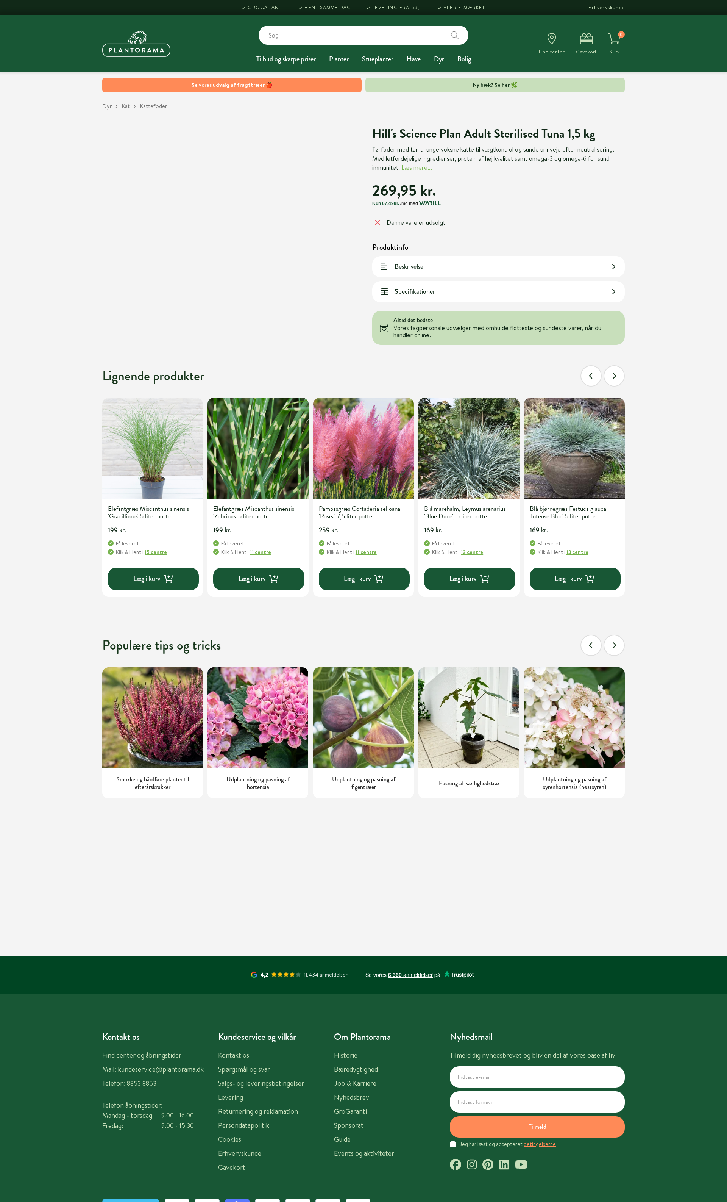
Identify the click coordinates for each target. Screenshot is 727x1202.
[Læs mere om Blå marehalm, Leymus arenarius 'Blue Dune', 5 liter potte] (468, 448)
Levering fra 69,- (397, 7)
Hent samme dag (327, 7)
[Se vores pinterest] (487, 1165)
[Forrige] (591, 376)
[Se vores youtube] (521, 1165)
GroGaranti (265, 7)
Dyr (439, 59)
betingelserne (540, 1144)
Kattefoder (153, 106)
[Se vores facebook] (455, 1165)
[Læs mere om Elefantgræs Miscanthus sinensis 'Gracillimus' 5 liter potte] (152, 448)
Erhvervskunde (606, 7)
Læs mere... (416, 167)
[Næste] (614, 376)
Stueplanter (377, 59)
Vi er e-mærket (464, 7)
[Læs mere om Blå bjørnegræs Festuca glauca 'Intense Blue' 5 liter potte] (574, 448)
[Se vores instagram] (472, 1165)
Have (414, 59)
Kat (126, 106)
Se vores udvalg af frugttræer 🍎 (232, 85)
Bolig (464, 59)
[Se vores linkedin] (504, 1165)
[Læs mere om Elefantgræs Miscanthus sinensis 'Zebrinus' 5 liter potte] (257, 448)
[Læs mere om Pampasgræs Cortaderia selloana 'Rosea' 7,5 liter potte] (363, 448)
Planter (339, 59)
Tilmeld (537, 1126)
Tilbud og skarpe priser (286, 59)
